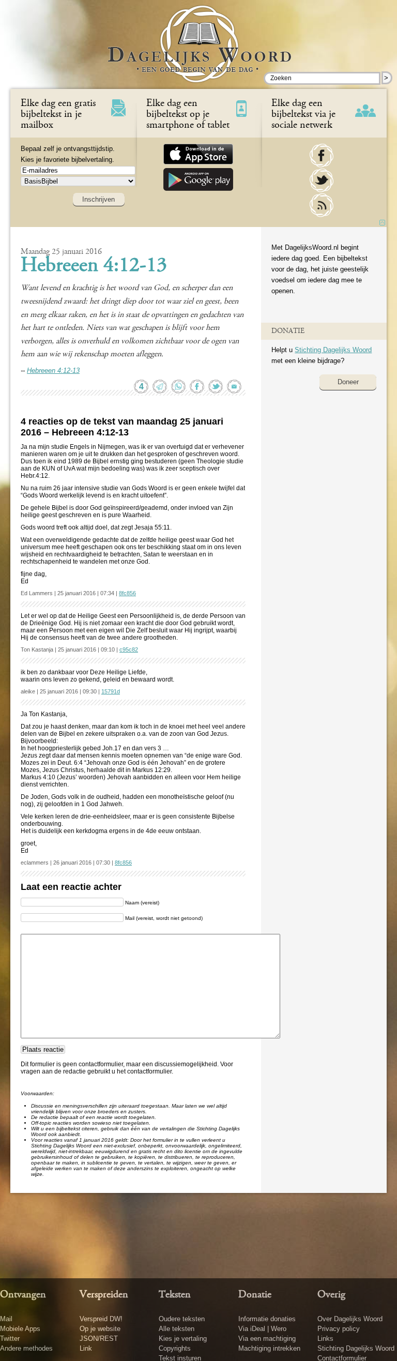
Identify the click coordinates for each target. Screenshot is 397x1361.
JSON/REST (99, 1338)
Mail (6, 1319)
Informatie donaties (267, 1319)
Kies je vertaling (183, 1338)
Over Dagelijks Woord (350, 1319)
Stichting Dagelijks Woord (333, 350)
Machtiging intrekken (269, 1348)
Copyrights (175, 1348)
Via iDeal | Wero (262, 1329)
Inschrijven (98, 199)
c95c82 (128, 649)
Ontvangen (23, 1295)
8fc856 (127, 593)
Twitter (10, 1338)
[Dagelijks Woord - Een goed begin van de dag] (198, 51)
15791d (110, 691)
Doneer (348, 382)
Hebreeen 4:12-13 (94, 266)
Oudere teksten (182, 1319)
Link (86, 1348)
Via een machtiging (267, 1338)
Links (325, 1338)
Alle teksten (176, 1329)
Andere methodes (26, 1348)
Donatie (254, 1295)
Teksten (175, 1295)
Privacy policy (338, 1329)
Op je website (100, 1329)
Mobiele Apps (20, 1329)
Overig (331, 1295)
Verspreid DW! (101, 1319)
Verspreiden (104, 1295)
